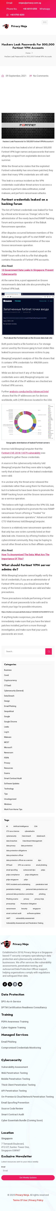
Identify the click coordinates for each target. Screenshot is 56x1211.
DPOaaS (9, 865)
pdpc (26, 880)
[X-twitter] (10, 984)
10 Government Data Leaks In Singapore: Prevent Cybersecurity (28, 272)
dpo (39, 860)
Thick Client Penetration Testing (18, 1084)
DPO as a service (24, 865)
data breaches (11, 841)
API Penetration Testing (14, 1090)
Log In (6, 732)
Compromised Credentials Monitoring (21, 1047)
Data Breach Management (32, 841)
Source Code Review (12, 1108)
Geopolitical (9, 711)
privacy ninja (39, 899)
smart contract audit (13, 913)
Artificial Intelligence (21, 826)
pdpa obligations (31, 875)
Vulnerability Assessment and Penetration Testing (24, 923)
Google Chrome (10, 722)
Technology (9, 789)
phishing (42, 894)
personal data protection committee (19, 894)
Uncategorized (10, 799)
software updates (33, 913)
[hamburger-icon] (45, 22)
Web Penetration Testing (14, 1073)
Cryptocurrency (10, 680)
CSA (35, 826)
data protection (27, 846)
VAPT (8, 918)
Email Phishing (10, 706)
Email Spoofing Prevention (15, 1102)
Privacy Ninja (19, 26)
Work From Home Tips (13, 809)
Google (7, 716)
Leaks (6, 727)
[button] (44, 29)
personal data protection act (36, 889)
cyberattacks (30, 831)
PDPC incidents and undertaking (18, 884)
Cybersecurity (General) (14, 691)
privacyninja (10, 904)
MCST (6, 742)
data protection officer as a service (19, 860)
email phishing (41, 865)
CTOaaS (7, 686)
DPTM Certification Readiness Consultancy (24, 1007)
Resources (8, 768)
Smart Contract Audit (13, 778)
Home (28, 53)
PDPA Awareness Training (14, 1021)
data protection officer (14, 855)
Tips (6, 794)
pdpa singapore (12, 880)
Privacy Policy (36, 1200)
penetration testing (13, 889)
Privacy (7, 763)
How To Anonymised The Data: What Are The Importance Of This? (25, 556)
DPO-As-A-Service (11, 1001)
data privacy (10, 846)
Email (3, 1167)
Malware (7, 737)
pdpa (43, 870)
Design (7, 701)
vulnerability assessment (25, 918)
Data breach (26, 836)
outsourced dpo (29, 870)
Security (24, 909)
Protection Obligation (29, 904)
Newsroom (8, 753)
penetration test (42, 884)
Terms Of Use (20, 1200)
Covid (6, 675)
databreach (41, 836)
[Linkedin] (15, 984)
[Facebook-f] (5, 984)
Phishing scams (12, 899)
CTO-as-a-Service (12, 831)
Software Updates (11, 784)
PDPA (6, 758)
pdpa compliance (13, 875)
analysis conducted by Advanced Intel (29, 391)
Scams (7, 773)
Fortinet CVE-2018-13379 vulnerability (21, 453)
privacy (26, 899)
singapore (37, 909)
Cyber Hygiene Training (13, 1027)
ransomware (11, 909)
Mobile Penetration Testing (15, 1079)
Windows (8, 804)
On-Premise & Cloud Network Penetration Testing (27, 1096)
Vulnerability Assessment (14, 1067)
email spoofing (12, 870)
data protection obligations (16, 851)
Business (8, 670)
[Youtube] (20, 984)
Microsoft (8, 747)
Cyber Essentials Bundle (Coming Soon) (22, 1120)
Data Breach (9, 696)
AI (7, 826)
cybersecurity (11, 836)
